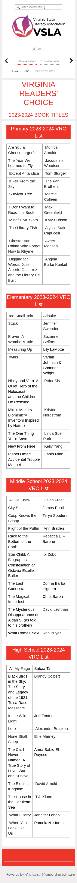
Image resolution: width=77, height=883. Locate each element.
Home (14, 71)
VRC (26, 71)
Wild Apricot (32, 875)
